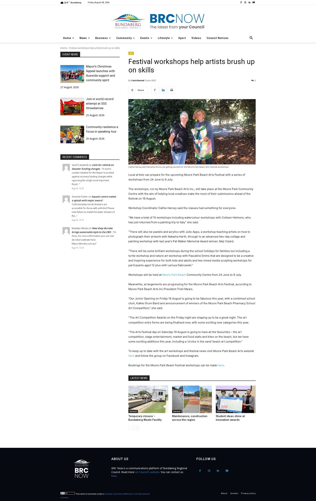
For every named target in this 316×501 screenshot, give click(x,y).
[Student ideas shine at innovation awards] (236, 399)
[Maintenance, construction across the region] (192, 399)
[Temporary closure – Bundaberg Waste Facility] (148, 399)
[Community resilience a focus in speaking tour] (72, 134)
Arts (131, 53)
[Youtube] (253, 3)
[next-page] (136, 427)
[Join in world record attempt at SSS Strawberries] (72, 106)
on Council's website (147, 472)
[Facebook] (241, 3)
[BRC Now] (158, 21)
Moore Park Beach (174, 274)
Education (221, 411)
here (131, 355)
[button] (251, 38)
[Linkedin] (249, 3)
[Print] (171, 90)
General (133, 411)
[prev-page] (130, 427)
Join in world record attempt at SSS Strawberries (100, 103)
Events (63, 48)
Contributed (137, 80)
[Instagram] (245, 3)
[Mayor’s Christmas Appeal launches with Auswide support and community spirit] (72, 74)
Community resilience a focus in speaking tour (102, 129)
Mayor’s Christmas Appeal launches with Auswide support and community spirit (100, 73)
